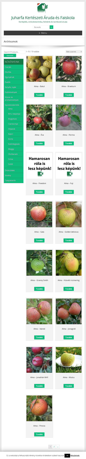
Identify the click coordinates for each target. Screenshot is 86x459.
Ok (67, 456)
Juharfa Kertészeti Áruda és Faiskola (43, 17)
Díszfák (8, 72)
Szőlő (10, 164)
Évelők (7, 82)
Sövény (8, 175)
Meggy (11, 149)
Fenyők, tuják (10, 87)
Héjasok (11, 129)
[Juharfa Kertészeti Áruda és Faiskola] (43, 4)
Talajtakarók (10, 180)
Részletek (75, 455)
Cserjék (8, 67)
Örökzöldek (10, 170)
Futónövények (11, 92)
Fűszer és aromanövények (12, 98)
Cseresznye (13, 124)
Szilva (10, 159)
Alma (10, 109)
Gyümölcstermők (12, 105)
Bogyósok (12, 119)
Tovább (39, 95)
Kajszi (10, 134)
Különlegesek (14, 144)
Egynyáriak (9, 77)
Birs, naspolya (14, 114)
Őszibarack (13, 154)
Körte (10, 139)
